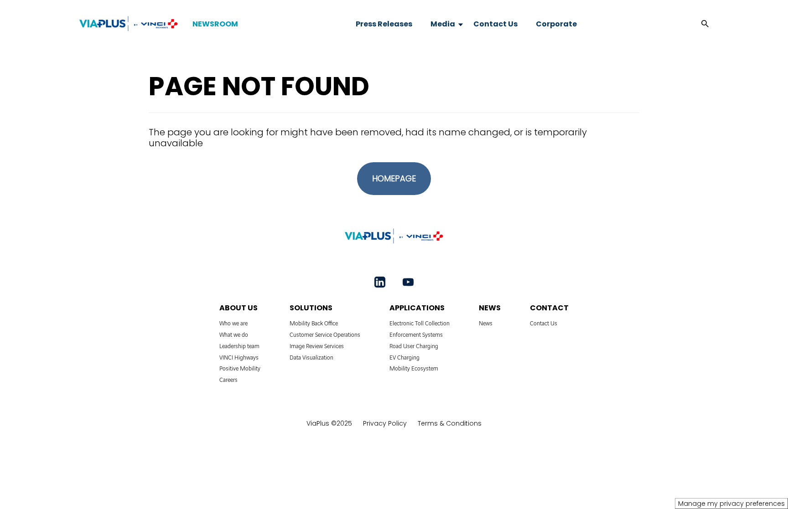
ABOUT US (238, 308)
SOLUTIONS (311, 308)
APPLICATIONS (417, 308)
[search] (695, 24)
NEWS (490, 308)
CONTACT (549, 308)
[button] (705, 24)
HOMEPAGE (394, 178)
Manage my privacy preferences (731, 503)
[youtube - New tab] (408, 282)
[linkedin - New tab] (379, 282)
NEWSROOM (215, 24)
